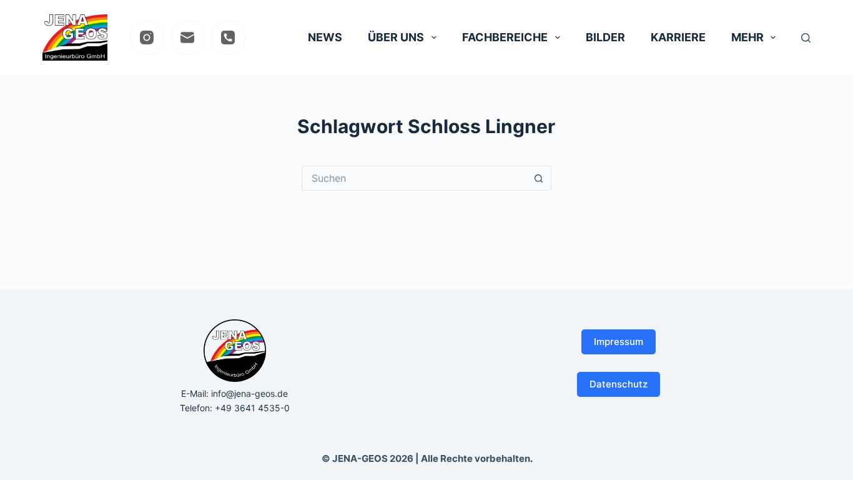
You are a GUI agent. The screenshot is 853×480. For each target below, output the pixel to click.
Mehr (747, 37)
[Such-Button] (538, 178)
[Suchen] (806, 37)
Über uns (396, 37)
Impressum (618, 342)
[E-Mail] (187, 38)
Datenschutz (618, 384)
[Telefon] (228, 38)
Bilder (605, 37)
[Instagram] (147, 38)
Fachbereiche (505, 37)
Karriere (678, 37)
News (325, 37)
